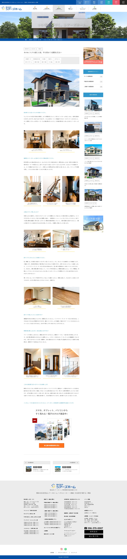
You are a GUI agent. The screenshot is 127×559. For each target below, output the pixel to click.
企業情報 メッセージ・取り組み (91, 516)
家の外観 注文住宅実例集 (69, 516)
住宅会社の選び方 (68, 523)
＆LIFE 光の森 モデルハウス (70, 504)
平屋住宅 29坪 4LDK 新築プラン (50, 507)
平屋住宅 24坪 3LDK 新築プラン (50, 506)
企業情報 (101, 2)
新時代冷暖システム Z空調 (29, 503)
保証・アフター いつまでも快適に (31, 505)
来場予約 (116, 2)
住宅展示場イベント (88, 503)
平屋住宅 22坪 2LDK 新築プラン (50, 504)
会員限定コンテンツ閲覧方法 (90, 512)
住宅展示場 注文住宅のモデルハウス (72, 499)
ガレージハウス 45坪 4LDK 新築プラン (52, 527)
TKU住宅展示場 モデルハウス (70, 501)
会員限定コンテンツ (88, 510)
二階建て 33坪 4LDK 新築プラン (50, 516)
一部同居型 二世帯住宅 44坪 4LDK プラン (52, 524)
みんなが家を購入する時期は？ (70, 521)
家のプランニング (68, 527)
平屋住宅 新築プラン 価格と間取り (51, 502)
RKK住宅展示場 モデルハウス (70, 507)
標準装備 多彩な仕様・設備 (30, 504)
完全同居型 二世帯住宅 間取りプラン (31, 533)
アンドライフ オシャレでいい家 (31, 520)
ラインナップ (82, 9)
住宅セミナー (87, 505)
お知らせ (86, 507)
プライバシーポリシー (62, 552)
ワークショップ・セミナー (69, 530)
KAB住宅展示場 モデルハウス (70, 505)
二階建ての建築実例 (93, 86)
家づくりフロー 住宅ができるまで (31, 507)
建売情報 (94, 2)
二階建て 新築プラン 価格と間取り (51, 510)
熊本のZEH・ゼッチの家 (49, 534)
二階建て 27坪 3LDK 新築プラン (50, 513)
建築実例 (58, 9)
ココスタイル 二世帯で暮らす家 (31, 528)
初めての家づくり (87, 2)
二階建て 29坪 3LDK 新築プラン (50, 514)
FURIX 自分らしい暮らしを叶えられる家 (32, 516)
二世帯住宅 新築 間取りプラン (50, 519)
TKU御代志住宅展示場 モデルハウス (72, 508)
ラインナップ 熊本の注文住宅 (30, 510)
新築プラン (70, 9)
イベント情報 (79, 2)
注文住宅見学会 (87, 501)
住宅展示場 (47, 9)
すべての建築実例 (93, 76)
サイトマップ (74, 552)
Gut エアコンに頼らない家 (29, 513)
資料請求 (109, 2)
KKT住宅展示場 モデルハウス (70, 503)
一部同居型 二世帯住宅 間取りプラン (31, 532)
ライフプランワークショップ (70, 533)
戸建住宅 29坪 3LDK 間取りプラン (31, 523)
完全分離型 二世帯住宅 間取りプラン (31, 530)
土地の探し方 (67, 526)
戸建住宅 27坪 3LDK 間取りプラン (31, 522)
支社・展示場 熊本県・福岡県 (90, 519)
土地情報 (94, 9)
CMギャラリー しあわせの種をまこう (92, 522)
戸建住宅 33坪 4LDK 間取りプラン (31, 525)
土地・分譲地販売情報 (89, 504)
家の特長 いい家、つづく (29, 499)
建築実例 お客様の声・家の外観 (35, 39)
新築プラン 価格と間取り (49, 499)
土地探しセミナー (68, 535)
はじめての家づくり (68, 519)
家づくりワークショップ (69, 534)
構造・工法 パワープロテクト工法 (31, 501)
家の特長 (35, 9)
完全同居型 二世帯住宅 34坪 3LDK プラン (52, 523)
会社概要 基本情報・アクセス (90, 518)
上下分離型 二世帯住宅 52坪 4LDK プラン (52, 521)
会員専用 (123, 2)
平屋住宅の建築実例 (92, 81)
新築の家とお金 (67, 524)
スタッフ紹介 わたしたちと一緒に (91, 521)
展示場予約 (94, 536)
